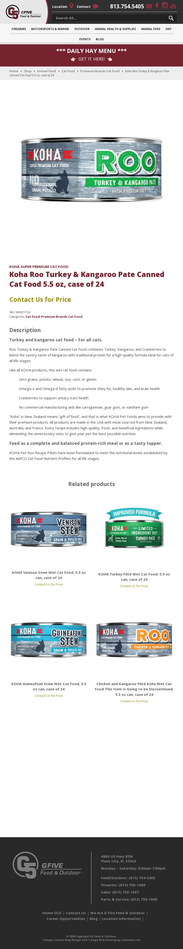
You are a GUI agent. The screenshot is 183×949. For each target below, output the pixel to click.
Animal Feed (150, 29)
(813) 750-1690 (144, 899)
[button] (171, 18)
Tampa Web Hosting (102, 940)
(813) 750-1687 (125, 892)
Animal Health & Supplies (115, 29)
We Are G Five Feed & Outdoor (117, 912)
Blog (100, 39)
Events (85, 39)
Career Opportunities (65, 918)
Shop (27, 71)
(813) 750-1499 (132, 884)
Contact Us (76, 912)
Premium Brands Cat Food (100, 71)
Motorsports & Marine (50, 29)
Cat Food (68, 71)
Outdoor (82, 29)
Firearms (19, 29)
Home (13, 71)
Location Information (121, 918)
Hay (169, 29)
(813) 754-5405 (142, 877)
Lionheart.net (130, 940)
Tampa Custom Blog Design (62, 940)
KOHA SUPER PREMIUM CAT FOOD (38, 266)
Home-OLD (51, 912)
